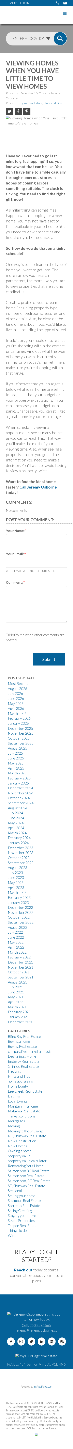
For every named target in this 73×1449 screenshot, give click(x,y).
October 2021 (19, 972)
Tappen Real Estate (23, 1226)
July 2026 (15, 693)
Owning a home (19, 1151)
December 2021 (20, 962)
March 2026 (17, 713)
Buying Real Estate (30, 103)
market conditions (21, 1116)
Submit (48, 659)
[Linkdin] (41, 1341)
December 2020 (20, 1022)
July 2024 (15, 813)
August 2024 (17, 808)
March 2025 (17, 773)
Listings (14, 1096)
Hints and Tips (53, 103)
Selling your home (21, 1196)
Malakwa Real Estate (24, 1111)
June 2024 (16, 818)
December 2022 (20, 907)
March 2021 (17, 1007)
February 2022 (19, 957)
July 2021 (15, 987)
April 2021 (16, 1002)
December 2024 (20, 788)
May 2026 (16, 703)
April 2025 (16, 768)
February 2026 (19, 718)
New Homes (17, 1146)
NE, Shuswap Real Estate (27, 1136)
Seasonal (15, 1191)
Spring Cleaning (20, 1211)
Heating (14, 1071)
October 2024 (19, 798)
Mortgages (16, 1121)
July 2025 (15, 753)
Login (24, 3)
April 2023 (16, 888)
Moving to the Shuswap (25, 1131)
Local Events (18, 1101)
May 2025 (16, 763)
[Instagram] (21, 1341)
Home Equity (18, 1086)
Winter (13, 1235)
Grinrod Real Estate (23, 1066)
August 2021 (17, 982)
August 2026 (17, 689)
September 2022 (20, 922)
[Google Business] (52, 1341)
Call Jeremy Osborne (38, 487)
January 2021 (18, 1017)
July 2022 (15, 932)
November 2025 (20, 733)
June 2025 (16, 758)
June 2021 (16, 992)
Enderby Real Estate (24, 1061)
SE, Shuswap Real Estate (26, 1186)
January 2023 (18, 902)
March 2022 (17, 952)
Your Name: (15, 531)
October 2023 (19, 858)
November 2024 (20, 793)
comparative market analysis (30, 1051)
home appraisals (20, 1081)
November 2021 (20, 967)
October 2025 (19, 738)
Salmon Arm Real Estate (26, 1176)
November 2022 (20, 912)
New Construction (22, 1141)
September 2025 (20, 743)
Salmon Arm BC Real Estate (29, 1171)
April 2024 (16, 828)
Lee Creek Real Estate (25, 1091)
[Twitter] (31, 1341)
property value (19, 1156)
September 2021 (20, 977)
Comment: (14, 582)
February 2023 (19, 897)
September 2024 (20, 803)
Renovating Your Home (26, 1166)
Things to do (17, 1230)
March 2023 (17, 892)
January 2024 (18, 843)
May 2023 (16, 882)
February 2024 (19, 838)
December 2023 (20, 848)
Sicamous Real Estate (24, 1200)
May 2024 (16, 823)
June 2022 (16, 937)
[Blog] (62, 1341)
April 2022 (16, 947)
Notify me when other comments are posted (35, 637)
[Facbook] (11, 1341)
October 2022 (19, 917)
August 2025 (17, 748)
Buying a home (19, 1041)
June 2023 (16, 877)
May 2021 (16, 997)
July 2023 (15, 873)
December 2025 (20, 728)
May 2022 (16, 942)
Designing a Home (22, 1056)
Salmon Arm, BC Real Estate (29, 1181)
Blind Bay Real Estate (24, 1036)
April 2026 (16, 708)
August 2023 (17, 868)
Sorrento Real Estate (24, 1206)
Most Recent (18, 683)
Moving (14, 1126)
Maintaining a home (23, 1106)
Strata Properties (21, 1220)
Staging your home (22, 1215)
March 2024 (17, 833)
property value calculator (27, 1161)
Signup (11, 3)
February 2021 (19, 1012)
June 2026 (16, 698)
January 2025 (18, 783)
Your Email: (15, 554)
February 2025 (19, 778)
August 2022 (17, 927)
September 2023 (20, 863)
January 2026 (18, 723)
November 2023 (20, 853)
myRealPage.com (42, 1386)
